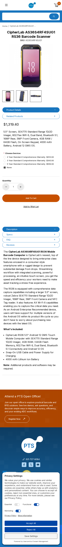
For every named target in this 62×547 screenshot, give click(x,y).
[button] (8, 96)
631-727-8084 (32, 459)
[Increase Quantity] (20, 186)
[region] (31, 96)
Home (4, 26)
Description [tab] (11, 229)
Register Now (14, 419)
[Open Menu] (6, 5)
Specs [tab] (9, 234)
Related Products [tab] (14, 116)
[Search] (54, 16)
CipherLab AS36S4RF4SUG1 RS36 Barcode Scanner (23, 26)
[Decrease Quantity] (6, 186)
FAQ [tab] (8, 239)
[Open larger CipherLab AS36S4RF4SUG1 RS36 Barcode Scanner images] (31, 66)
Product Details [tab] (13, 110)
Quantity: (6, 180)
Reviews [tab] (10, 245)
